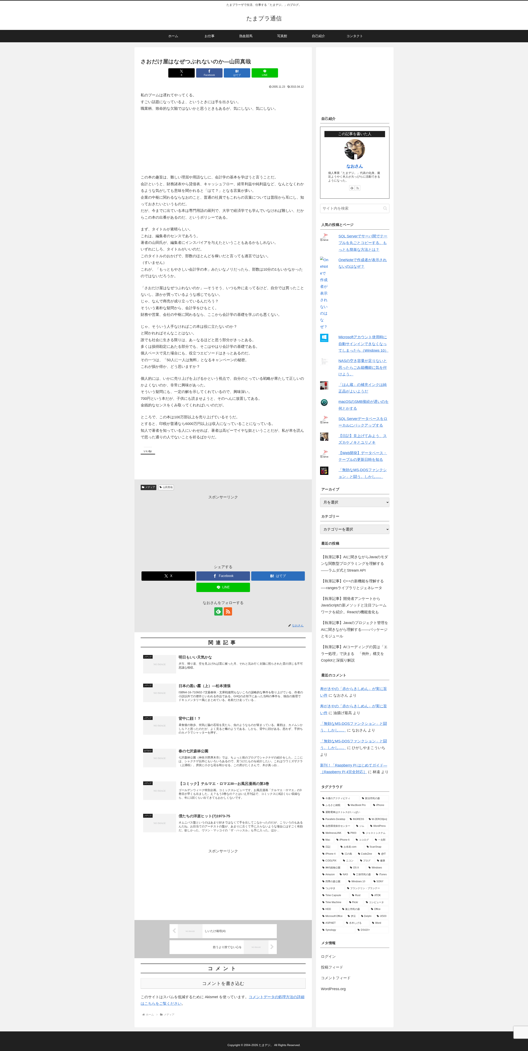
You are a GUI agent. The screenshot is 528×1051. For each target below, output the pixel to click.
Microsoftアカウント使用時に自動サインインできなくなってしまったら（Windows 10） (363, 344)
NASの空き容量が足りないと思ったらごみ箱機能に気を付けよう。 (362, 367)
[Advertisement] (223, 529)
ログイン (328, 956)
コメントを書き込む (223, 983)
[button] (385, 208)
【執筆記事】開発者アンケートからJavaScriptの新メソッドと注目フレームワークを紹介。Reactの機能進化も (354, 605)
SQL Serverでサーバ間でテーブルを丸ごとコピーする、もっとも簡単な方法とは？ (362, 243)
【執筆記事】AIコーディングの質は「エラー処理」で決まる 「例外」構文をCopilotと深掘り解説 (354, 653)
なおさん (354, 166)
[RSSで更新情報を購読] (228, 611)
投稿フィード (332, 967)
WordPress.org (333, 989)
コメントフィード (336, 978)
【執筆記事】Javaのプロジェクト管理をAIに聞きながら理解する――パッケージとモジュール (354, 629)
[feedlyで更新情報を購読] (218, 611)
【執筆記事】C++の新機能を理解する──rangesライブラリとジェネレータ (352, 584)
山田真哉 (168, 487)
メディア (150, 487)
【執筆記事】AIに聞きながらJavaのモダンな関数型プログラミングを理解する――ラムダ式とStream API (354, 563)
